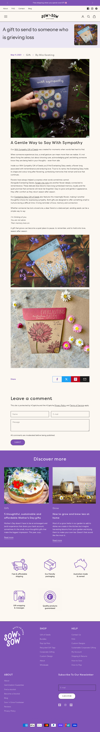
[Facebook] (88, 9)
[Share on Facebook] (57, 379)
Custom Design (46, 656)
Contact (21, 9)
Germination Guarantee (14, 685)
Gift (28, 55)
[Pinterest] (96, 9)
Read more (8, 537)
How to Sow (76, 661)
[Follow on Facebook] (59, 705)
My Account (76, 652)
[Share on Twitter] (66, 379)
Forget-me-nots (42, 183)
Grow (56, 508)
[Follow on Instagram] (65, 705)
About (5, 9)
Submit (17, 442)
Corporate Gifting (47, 652)
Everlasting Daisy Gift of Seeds (26, 197)
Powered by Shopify (59, 719)
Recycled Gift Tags (47, 648)
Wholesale (44, 665)
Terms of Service (77, 405)
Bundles (43, 639)
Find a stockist (10, 689)
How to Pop (76, 665)
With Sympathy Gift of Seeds (26, 149)
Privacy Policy (60, 405)
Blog (30, 9)
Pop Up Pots (45, 643)
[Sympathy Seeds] (50, 98)
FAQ (13, 9)
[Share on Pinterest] (75, 379)
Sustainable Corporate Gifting (83, 648)
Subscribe (67, 696)
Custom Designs (78, 643)
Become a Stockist (12, 694)
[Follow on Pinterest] (71, 705)
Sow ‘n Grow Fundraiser (14, 702)
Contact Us (76, 635)
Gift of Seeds (45, 635)
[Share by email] (84, 379)
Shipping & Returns (79, 656)
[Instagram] (92, 9)
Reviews (7, 707)
